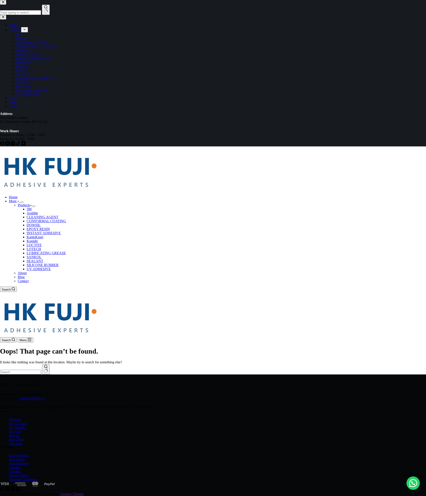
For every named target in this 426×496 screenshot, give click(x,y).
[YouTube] (18, 490)
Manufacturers (19, 463)
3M (29, 209)
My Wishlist (17, 427)
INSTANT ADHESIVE (44, 233)
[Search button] (46, 369)
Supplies (15, 467)
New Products (19, 455)
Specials (14, 471)
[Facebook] (2, 490)
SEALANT (35, 261)
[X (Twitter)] (8, 490)
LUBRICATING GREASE (46, 253)
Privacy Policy (19, 475)
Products (24, 205)
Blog (21, 277)
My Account (17, 423)
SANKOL (34, 257)
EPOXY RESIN (38, 229)
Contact (23, 281)
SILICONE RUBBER (43, 265)
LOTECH (34, 249)
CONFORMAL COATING (46, 221)
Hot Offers (16, 439)
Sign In (14, 435)
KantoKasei (35, 237)
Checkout (15, 443)
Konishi (32, 241)
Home (13, 197)
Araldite (32, 213)
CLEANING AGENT (42, 217)
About (22, 273)
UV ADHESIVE (39, 269)
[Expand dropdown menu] (22, 202)
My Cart (15, 431)
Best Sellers (17, 459)
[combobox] (20, 372)
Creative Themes (71, 494)
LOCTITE (34, 245)
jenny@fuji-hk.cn (32, 398)
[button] (413, 483)
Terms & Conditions (23, 479)
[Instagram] (13, 490)
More (13, 201)
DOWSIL (34, 225)
